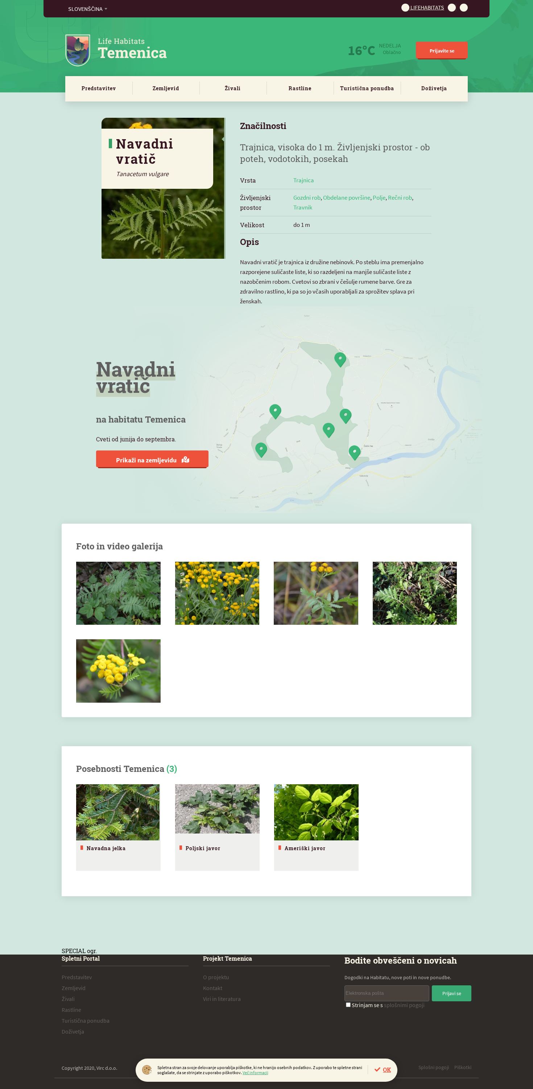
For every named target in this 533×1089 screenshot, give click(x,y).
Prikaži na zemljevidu (147, 460)
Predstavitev (99, 88)
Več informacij (255, 1072)
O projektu (216, 977)
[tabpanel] (118, 827)
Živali (233, 88)
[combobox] (87, 9)
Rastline (300, 88)
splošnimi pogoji (404, 1005)
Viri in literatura (222, 998)
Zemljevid (166, 88)
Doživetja (434, 88)
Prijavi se (451, 993)
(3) (171, 768)
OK (387, 1069)
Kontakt (212, 988)
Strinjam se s (388, 1005)
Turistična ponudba (367, 88)
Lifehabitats (426, 7)
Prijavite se (442, 50)
